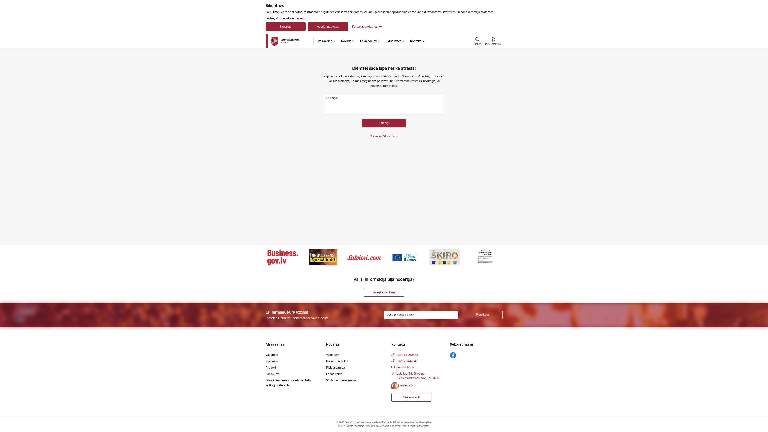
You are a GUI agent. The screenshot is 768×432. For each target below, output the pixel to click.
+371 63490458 (407, 355)
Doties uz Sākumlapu (384, 136)
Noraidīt (285, 26)
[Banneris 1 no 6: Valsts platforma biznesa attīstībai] (282, 257)
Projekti (271, 367)
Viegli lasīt (332, 355)
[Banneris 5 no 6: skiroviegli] (444, 257)
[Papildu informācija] (410, 385)
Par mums (272, 374)
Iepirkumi (272, 361)
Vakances (272, 355)
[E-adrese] (399, 385)
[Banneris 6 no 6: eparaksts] (485, 257)
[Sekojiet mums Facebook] (453, 355)
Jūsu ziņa (331, 98)
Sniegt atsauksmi (384, 292)
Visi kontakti (411, 397)
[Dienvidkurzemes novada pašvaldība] (291, 41)
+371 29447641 (407, 361)
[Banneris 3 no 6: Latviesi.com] (364, 257)
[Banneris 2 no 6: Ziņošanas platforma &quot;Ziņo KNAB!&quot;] (323, 257)
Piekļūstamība (335, 367)
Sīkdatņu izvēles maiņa (341, 380)
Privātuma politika (338, 361)
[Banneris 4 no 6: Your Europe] (404, 257)
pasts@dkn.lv (405, 367)
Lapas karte (334, 374)
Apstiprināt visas (328, 26)
